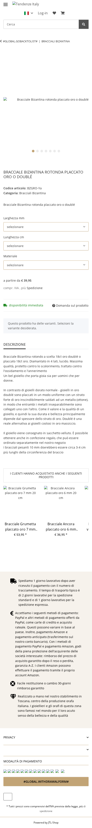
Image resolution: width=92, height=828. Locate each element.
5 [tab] (50, 151)
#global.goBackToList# (20, 41)
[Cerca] (84, 24)
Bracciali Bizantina (32, 193)
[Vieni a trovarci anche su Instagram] (7, 796)
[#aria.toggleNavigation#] (5, 2)
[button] (29, 13)
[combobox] (46, 226)
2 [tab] (37, 151)
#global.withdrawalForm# (46, 781)
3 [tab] (41, 151)
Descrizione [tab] (14, 344)
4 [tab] (46, 151)
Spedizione (35, 288)
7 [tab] (59, 151)
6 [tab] (54, 151)
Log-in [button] (43, 13)
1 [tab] (33, 151)
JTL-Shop (53, 822)
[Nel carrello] (6, 54)
